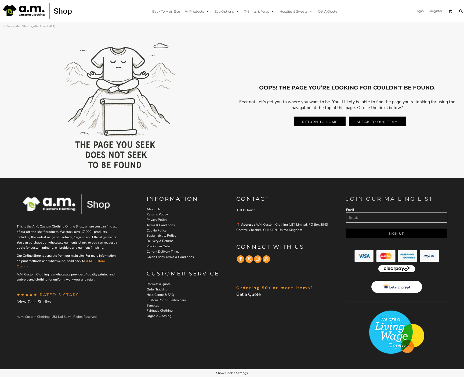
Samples (153, 305)
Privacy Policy (157, 220)
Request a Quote (159, 284)
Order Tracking (157, 289)
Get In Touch (246, 210)
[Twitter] (249, 259)
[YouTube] (266, 259)
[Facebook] (240, 259)
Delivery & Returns (160, 241)
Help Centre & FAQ (160, 295)
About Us (154, 209)
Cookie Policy (156, 230)
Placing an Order (159, 246)
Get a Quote (248, 294)
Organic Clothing (159, 316)
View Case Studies (34, 301)
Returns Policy (157, 214)
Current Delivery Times (163, 251)
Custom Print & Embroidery (166, 300)
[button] (197, 11)
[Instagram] (258, 259)
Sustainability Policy (161, 235)
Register (436, 11)
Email (350, 210)
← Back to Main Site (14, 26)
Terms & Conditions (161, 225)
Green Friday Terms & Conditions (170, 257)
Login (419, 11)
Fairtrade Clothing (160, 310)
